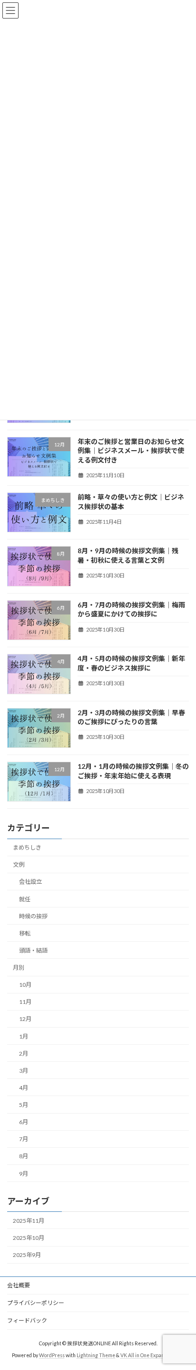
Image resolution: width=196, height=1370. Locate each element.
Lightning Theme (96, 1355)
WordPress (52, 1355)
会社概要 (18, 1285)
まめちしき (27, 847)
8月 (23, 1156)
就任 (24, 898)
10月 (25, 984)
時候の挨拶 (33, 915)
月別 (18, 967)
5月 (23, 1104)
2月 (23, 1053)
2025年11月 (28, 1220)
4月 (23, 1087)
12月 (25, 1018)
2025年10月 (28, 1237)
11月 (25, 1001)
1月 (23, 1035)
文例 (18, 864)
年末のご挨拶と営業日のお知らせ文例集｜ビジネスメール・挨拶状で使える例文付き (131, 450)
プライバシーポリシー (35, 1302)
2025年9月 (27, 1254)
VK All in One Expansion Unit (152, 1355)
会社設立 (30, 881)
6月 (23, 1121)
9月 (23, 1173)
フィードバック (27, 1320)
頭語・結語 (33, 950)
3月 (23, 1070)
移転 (24, 932)
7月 (23, 1139)
